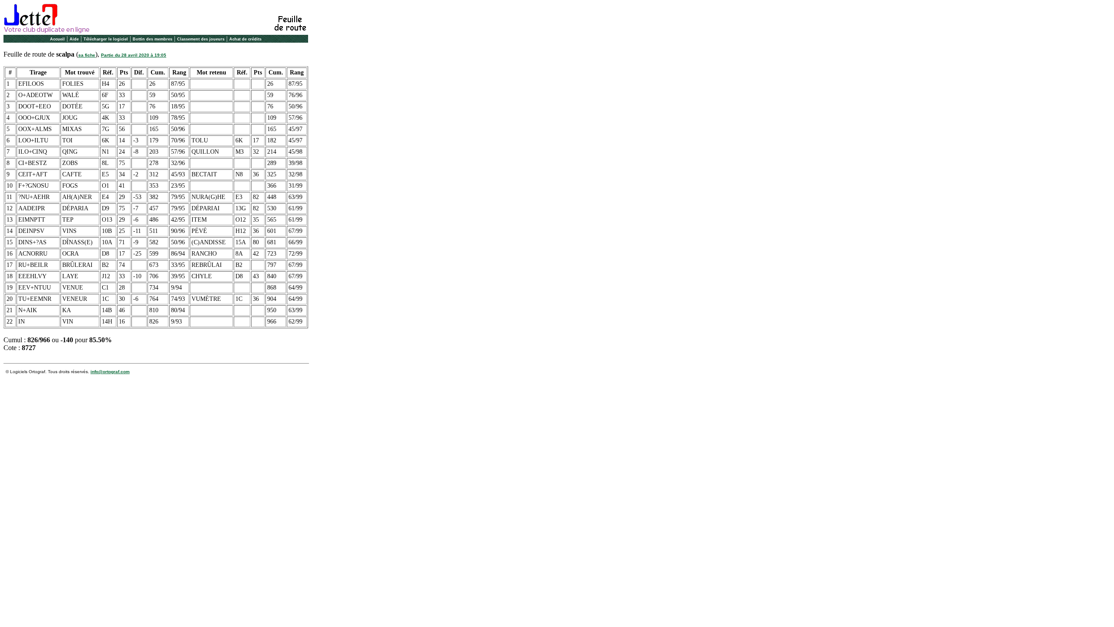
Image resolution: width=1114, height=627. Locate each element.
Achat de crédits (245, 39)
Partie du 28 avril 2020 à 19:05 (133, 55)
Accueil (57, 39)
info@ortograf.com (110, 371)
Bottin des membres (152, 39)
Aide (74, 39)
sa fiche (86, 55)
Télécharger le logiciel (106, 39)
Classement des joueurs (201, 39)
